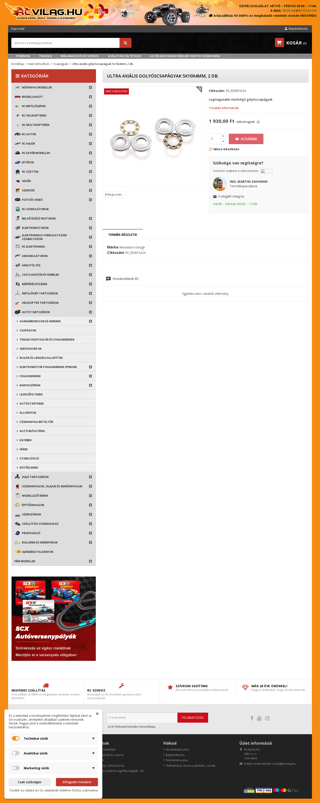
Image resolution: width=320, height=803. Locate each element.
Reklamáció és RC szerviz (80, 56)
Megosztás (114, 194)
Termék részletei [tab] (122, 235)
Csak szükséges (29, 782)
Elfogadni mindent (77, 782)
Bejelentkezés (175, 755)
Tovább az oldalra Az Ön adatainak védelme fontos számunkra (53, 790)
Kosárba (246, 139)
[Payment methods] (276, 790)
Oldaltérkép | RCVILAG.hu (107, 766)
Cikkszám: (217, 91)
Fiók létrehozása (177, 760)
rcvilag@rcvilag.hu (300, 10)
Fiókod (170, 743)
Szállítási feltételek (124, 56)
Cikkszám (115, 253)
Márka (112, 247)
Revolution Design (132, 247)
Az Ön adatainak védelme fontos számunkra (185, 56)
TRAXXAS (45, 56)
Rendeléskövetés (177, 749)
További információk (224, 108)
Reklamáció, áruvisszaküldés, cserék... (191, 766)
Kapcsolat (17, 28)
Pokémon (23, 56)
